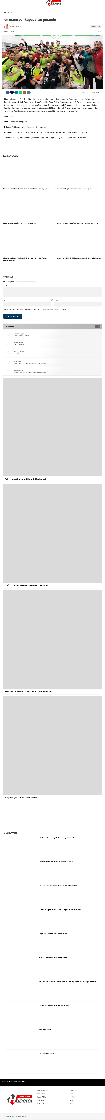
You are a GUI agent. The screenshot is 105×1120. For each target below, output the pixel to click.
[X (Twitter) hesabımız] (29, 1116)
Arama (84, 10)
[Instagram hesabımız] (44, 1116)
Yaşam (5, 38)
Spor (4, 33)
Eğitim (5, 42)
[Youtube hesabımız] (58, 1116)
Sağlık (5, 46)
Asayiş (5, 29)
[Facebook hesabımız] (15, 1116)
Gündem (5, 17)
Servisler (6, 54)
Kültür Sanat (7, 50)
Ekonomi (6, 21)
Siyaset (5, 25)
